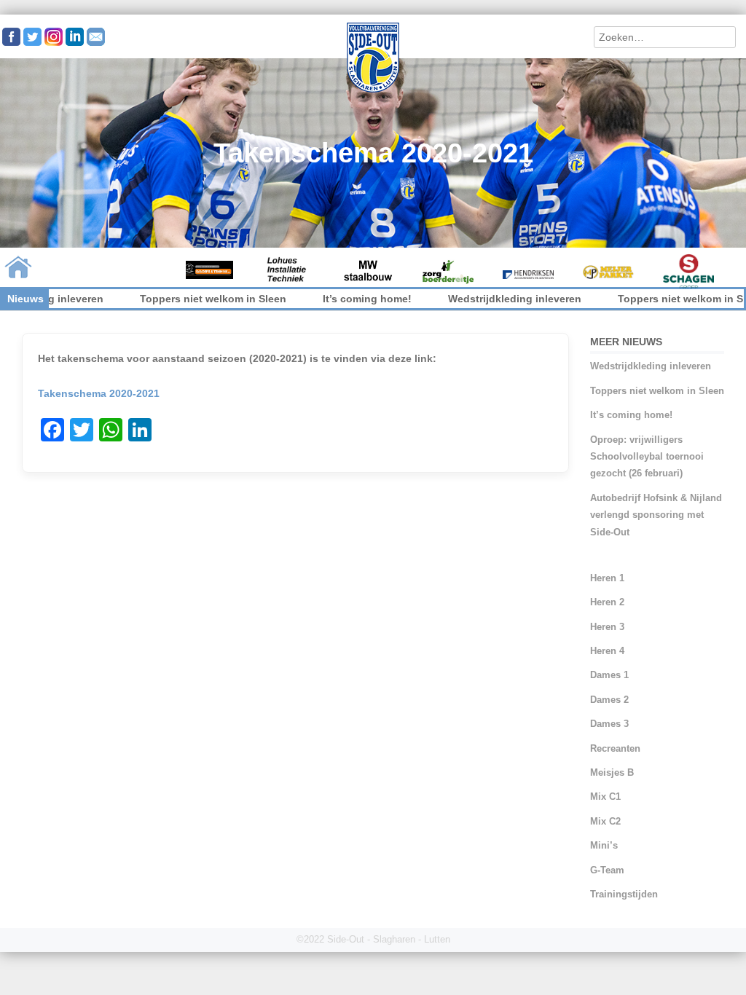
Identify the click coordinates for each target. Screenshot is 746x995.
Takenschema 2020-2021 (99, 393)
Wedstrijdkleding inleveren (478, 298)
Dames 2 (609, 699)
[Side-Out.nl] (373, 90)
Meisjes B (612, 772)
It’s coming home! (330, 298)
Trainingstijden (624, 894)
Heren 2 (607, 602)
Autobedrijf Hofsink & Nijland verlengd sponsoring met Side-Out (656, 515)
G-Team (607, 870)
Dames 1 (609, 674)
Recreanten (615, 748)
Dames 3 (609, 723)
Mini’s (604, 845)
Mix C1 (605, 796)
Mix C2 (605, 821)
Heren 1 (607, 578)
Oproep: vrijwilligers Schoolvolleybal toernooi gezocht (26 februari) (647, 456)
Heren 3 (607, 626)
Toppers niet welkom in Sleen (176, 298)
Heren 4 (607, 650)
